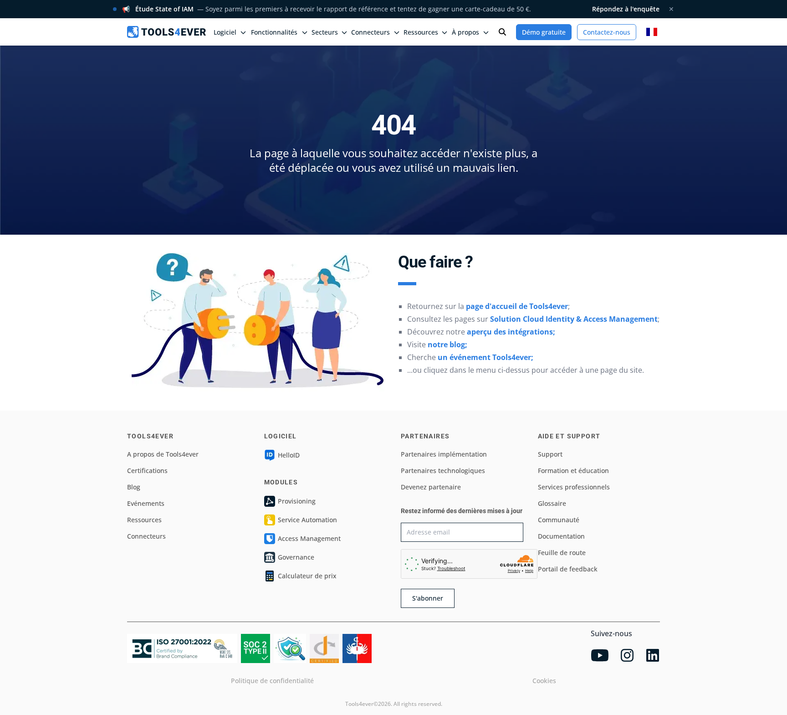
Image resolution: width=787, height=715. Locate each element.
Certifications (147, 470)
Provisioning (297, 501)
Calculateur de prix (307, 575)
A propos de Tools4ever (163, 454)
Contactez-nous (606, 32)
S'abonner (427, 598)
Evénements (145, 503)
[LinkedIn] (652, 655)
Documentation (561, 536)
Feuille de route (562, 552)
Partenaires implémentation (444, 454)
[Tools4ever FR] (166, 31)
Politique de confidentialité (272, 680)
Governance (296, 557)
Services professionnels (574, 487)
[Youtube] (600, 655)
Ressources (144, 519)
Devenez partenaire (431, 487)
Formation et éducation (573, 470)
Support (550, 454)
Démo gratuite (544, 32)
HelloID (289, 455)
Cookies (544, 680)
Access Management (309, 538)
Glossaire (552, 503)
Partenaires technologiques (443, 470)
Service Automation (307, 519)
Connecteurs (146, 536)
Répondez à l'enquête (625, 9)
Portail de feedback (568, 569)
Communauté (558, 519)
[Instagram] (627, 655)
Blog (133, 487)
